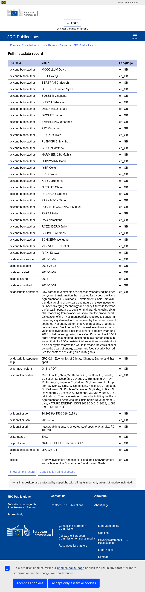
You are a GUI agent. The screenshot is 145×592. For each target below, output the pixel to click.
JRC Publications (83, 45)
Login (74, 22)
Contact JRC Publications (67, 505)
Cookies (103, 532)
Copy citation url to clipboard (57, 471)
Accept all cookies (29, 583)
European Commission (23, 45)
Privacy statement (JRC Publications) (113, 541)
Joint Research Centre (54, 45)
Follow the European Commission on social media (77, 537)
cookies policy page (70, 568)
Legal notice (106, 549)
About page (101, 505)
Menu (135, 38)
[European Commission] (24, 12)
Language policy (108, 525)
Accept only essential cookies (74, 583)
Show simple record (22, 471)
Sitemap (103, 556)
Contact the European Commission (72, 527)
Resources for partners (73, 545)
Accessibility (15, 514)
